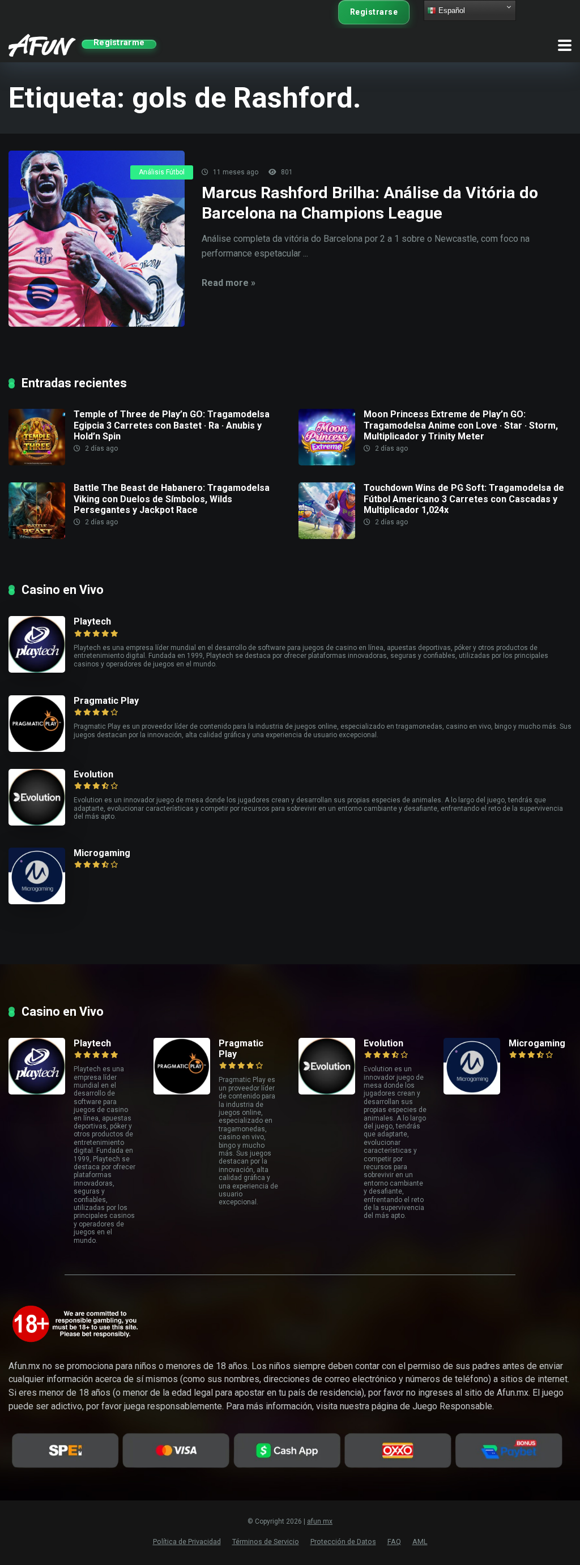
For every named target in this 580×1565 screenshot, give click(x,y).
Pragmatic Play (106, 700)
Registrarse (374, 11)
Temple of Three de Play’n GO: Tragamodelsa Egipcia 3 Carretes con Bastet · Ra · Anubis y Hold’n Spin (172, 425)
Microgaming (102, 853)
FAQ (394, 1541)
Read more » (228, 282)
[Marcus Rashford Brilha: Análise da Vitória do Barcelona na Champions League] (96, 239)
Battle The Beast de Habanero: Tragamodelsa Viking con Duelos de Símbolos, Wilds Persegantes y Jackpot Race (172, 498)
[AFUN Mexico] (42, 44)
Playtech (92, 621)
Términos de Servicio (265, 1541)
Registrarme (118, 44)
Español (450, 10)
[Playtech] (41, 644)
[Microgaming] (41, 876)
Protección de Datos (343, 1541)
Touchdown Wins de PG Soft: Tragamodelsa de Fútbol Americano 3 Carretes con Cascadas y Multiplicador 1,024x (464, 498)
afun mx (319, 1521)
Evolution (93, 774)
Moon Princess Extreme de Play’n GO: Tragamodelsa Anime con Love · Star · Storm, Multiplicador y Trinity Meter (461, 425)
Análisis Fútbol (162, 172)
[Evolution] (41, 797)
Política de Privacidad (187, 1541)
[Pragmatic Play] (41, 723)
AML (420, 1541)
